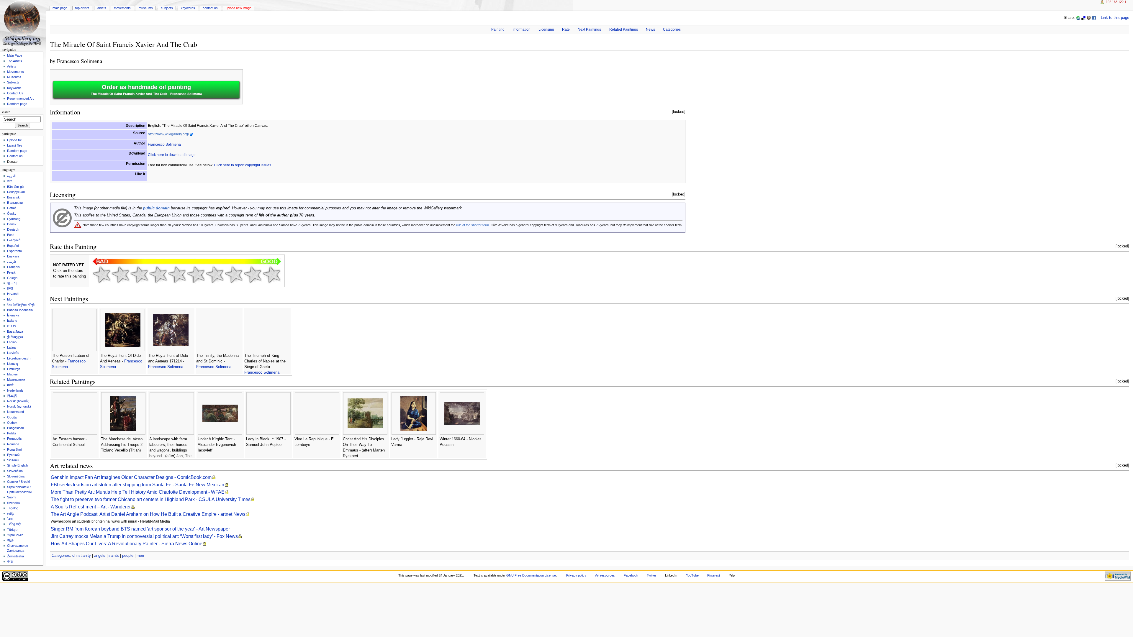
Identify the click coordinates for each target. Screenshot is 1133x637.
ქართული (15, 337)
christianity (81, 556)
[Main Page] (23, 23)
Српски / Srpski (18, 481)
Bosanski (13, 197)
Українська (15, 535)
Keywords (188, 8)
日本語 (12, 396)
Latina (11, 347)
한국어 (12, 283)
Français (13, 267)
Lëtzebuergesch (18, 358)
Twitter (651, 575)
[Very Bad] (101, 274)
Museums (146, 8)
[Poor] (139, 274)
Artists (101, 8)
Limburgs (13, 369)
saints (114, 556)
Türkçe (12, 529)
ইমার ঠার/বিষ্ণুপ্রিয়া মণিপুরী (21, 304)
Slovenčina (15, 471)
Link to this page (1115, 18)
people (127, 556)
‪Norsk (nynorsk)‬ (19, 406)
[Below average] (158, 274)
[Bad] (120, 274)
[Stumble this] (1078, 18)
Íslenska (13, 315)
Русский (13, 455)
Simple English (17, 465)
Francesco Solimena (79, 61)
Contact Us (210, 8)
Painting (498, 29)
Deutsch (13, 229)
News (650, 29)
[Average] (177, 274)
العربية (11, 176)
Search (6, 112)
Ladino (12, 342)
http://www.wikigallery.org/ (168, 134)
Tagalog (12, 508)
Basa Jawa (15, 331)
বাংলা (9, 181)
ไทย (10, 519)
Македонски (16, 379)
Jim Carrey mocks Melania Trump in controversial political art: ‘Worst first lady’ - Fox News (144, 536)
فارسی (11, 261)
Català (11, 208)
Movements (122, 8)
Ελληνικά (13, 240)
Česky (12, 213)
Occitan (12, 417)
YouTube (692, 575)
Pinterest (713, 575)
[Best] (252, 274)
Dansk (12, 224)
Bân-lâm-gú (15, 186)
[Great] (233, 274)
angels (99, 556)
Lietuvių (12, 363)
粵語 (10, 540)
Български (15, 202)
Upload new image (238, 8)
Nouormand (15, 411)
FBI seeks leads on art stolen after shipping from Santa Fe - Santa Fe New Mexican (137, 484)
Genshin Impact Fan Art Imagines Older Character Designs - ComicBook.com (131, 477)
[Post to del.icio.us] (1083, 18)
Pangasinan (15, 428)
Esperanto (14, 251)
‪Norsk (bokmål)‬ (18, 401)
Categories (672, 29)
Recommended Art (20, 98)
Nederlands (15, 390)
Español (13, 245)
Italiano (12, 320)
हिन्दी (10, 288)
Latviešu (13, 352)
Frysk (11, 272)
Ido (9, 299)
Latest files (14, 145)
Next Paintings (589, 29)
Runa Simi (14, 449)
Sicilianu (13, 460)
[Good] (195, 274)
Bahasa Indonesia (20, 310)
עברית (11, 326)
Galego (12, 278)
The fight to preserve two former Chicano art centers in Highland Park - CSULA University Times (150, 499)
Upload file (14, 140)
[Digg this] (1089, 18)
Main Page (60, 8)
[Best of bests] (271, 274)
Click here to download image (172, 155)
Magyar (12, 374)
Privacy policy (576, 575)
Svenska (13, 503)
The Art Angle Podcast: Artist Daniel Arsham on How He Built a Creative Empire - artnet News (148, 514)
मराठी (10, 385)
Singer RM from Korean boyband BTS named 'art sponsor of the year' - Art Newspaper (140, 528)
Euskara (13, 256)
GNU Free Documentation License (531, 575)
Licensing (546, 29)
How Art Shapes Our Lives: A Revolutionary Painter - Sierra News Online (126, 543)
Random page (17, 104)
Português (14, 438)
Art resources (605, 575)
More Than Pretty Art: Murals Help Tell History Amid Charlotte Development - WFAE (138, 492)
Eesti (10, 235)
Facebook (631, 575)
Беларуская (16, 192)
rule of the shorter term (472, 225)
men (140, 556)
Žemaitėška (15, 556)
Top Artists (82, 8)
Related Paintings (623, 29)
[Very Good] (214, 274)
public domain (156, 208)
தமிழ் (10, 513)
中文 (10, 561)
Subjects (167, 8)
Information (522, 29)
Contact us (15, 156)
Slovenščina (15, 476)
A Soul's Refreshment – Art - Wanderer (91, 506)
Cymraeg (13, 219)
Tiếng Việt (14, 524)
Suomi (11, 497)
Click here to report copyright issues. (243, 165)
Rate (566, 29)
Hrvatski (13, 293)
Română (13, 444)
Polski (11, 433)
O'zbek (12, 422)
